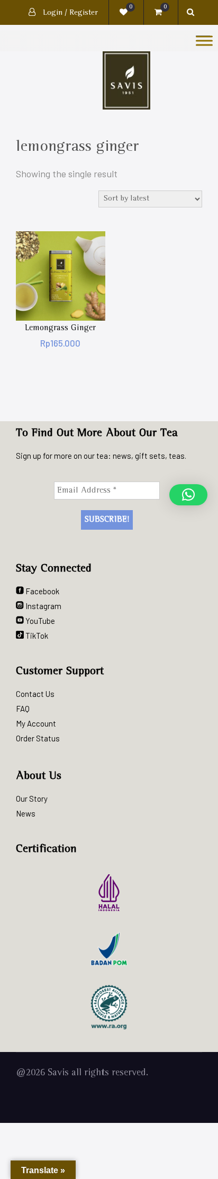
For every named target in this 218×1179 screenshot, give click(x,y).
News (25, 813)
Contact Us (35, 694)
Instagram (42, 606)
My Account (36, 723)
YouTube (39, 620)
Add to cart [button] (60, 276)
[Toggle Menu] (204, 40)
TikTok (36, 635)
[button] (188, 494)
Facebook (41, 591)
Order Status (38, 738)
